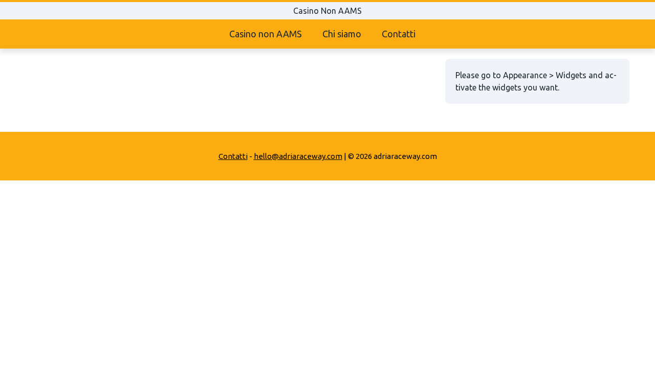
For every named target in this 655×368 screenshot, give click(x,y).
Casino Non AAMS (327, 10)
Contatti (399, 34)
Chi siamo (341, 34)
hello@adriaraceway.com (298, 156)
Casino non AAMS (265, 34)
